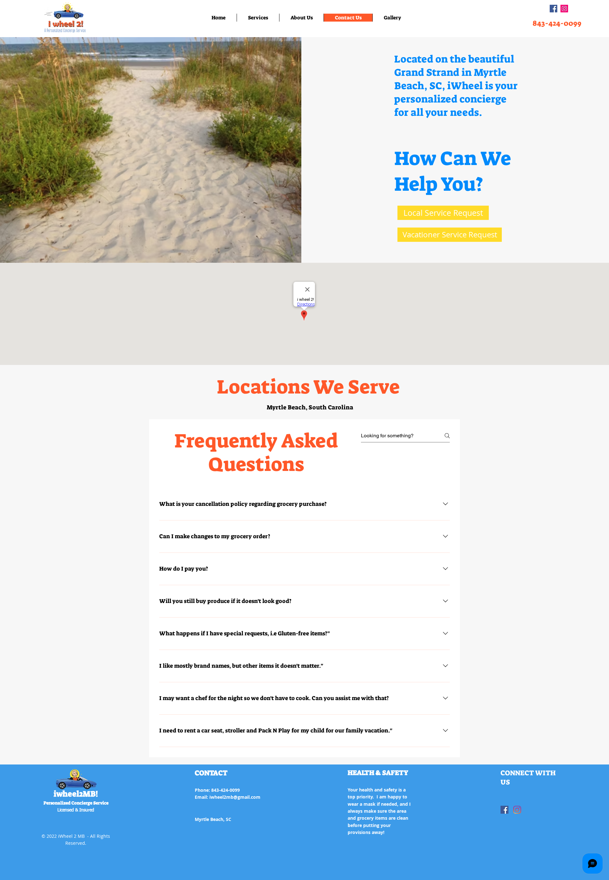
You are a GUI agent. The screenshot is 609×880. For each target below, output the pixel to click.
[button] (258, 18)
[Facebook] (553, 8)
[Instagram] (564, 8)
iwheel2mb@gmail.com (234, 797)
